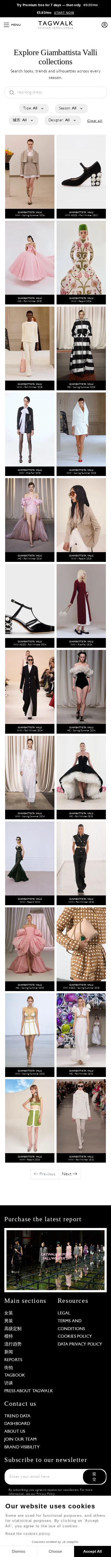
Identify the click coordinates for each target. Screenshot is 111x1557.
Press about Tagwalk (28, 1391)
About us (14, 1432)
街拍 (8, 1368)
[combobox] (33, 109)
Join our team (20, 1439)
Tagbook (14, 1375)
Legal (64, 1313)
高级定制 (13, 1329)
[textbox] (33, 109)
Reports (13, 1360)
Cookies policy (75, 1336)
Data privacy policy (80, 1344)
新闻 (8, 1352)
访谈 (8, 1383)
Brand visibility (22, 1447)
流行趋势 (13, 1344)
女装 (8, 1313)
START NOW (64, 12)
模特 (8, 1336)
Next (67, 1174)
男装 (8, 1321)
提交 (94, 1477)
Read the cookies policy (27, 1534)
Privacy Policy (46, 1494)
